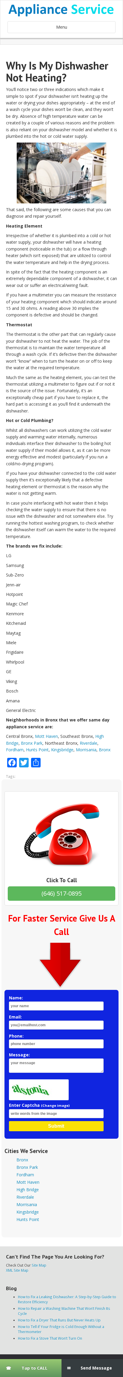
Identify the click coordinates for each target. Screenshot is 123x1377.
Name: (16, 998)
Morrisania (86, 749)
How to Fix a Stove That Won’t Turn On (50, 1338)
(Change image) (55, 1105)
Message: (19, 1055)
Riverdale (88, 743)
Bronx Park (31, 743)
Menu (61, 27)
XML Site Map (17, 1270)
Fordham (15, 749)
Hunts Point (37, 749)
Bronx (104, 749)
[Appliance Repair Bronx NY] (61, 10)
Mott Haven (46, 736)
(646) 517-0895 (61, 893)
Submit (56, 1126)
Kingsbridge (62, 749)
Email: (15, 1017)
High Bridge (27, 1189)
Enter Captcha (39, 1105)
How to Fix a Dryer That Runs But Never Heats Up (59, 1320)
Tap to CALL (34, 1368)
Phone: (16, 1036)
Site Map (39, 1265)
